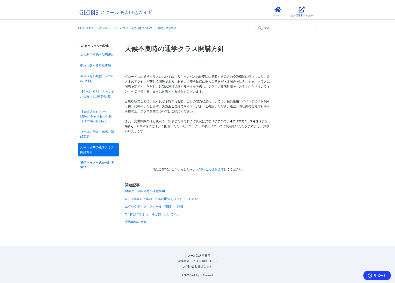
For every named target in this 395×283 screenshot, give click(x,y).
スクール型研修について (137, 28)
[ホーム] (115, 12)
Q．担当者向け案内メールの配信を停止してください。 (163, 199)
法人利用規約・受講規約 (97, 54)
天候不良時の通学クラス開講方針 (97, 149)
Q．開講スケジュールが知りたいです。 (152, 214)
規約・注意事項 (167, 28)
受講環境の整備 (135, 222)
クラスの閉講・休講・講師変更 (97, 134)
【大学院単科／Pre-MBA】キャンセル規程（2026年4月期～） (96, 116)
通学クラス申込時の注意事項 (97, 165)
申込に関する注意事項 (95, 65)
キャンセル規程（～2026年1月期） (97, 78)
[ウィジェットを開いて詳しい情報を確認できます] (377, 276)
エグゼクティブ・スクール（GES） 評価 (154, 206)
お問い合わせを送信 (210, 169)
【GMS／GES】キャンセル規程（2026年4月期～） (97, 96)
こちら (207, 266)
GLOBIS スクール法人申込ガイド (98, 28)
